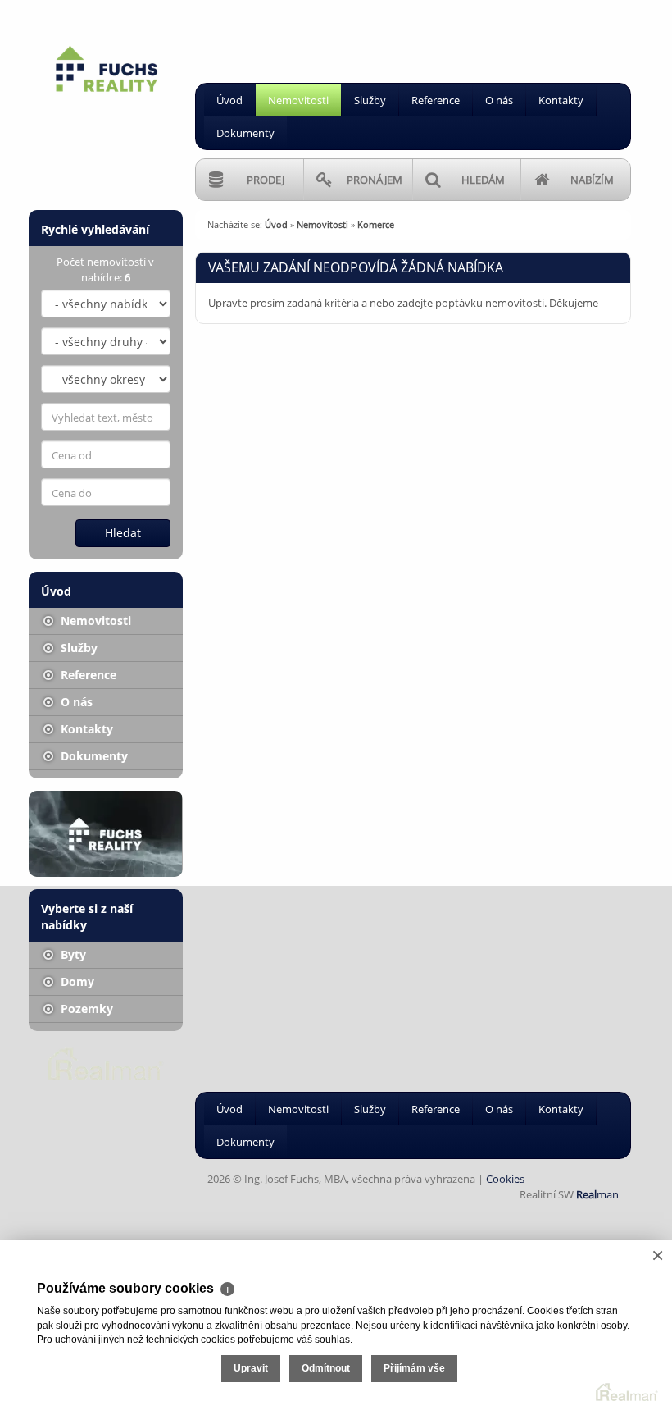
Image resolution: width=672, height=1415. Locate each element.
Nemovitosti (298, 100)
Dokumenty (245, 133)
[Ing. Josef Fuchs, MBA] (106, 69)
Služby (370, 100)
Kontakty (560, 100)
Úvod (229, 100)
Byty (71, 954)
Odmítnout (326, 1368)
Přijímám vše (414, 1368)
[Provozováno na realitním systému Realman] (105, 1062)
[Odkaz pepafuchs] (106, 834)
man (597, 1194)
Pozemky (85, 1008)
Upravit (251, 1368)
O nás (499, 100)
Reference (435, 100)
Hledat (123, 533)
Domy (75, 981)
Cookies (505, 1178)
